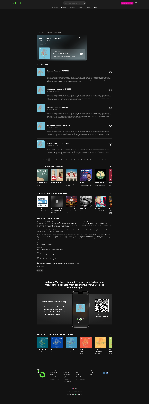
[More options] (84, 38)
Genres (88, 7)
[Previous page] (46, 160)
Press (51, 374)
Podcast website (40, 266)
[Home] (39, 32)
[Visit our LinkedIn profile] (104, 373)
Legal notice (66, 376)
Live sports (72, 7)
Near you (81, 7)
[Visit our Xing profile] (107, 373)
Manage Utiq (66, 379)
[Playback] (81, 54)
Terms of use (66, 372)
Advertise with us (54, 376)
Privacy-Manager (67, 381)
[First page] (43, 160)
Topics (95, 7)
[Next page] (103, 160)
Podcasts (63, 7)
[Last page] (106, 160)
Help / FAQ (78, 376)
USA (75, 388)
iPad (91, 374)
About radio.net (53, 372)
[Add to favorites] (80, 37)
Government (42, 44)
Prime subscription (81, 379)
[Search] (84, 3)
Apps (77, 374)
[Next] (110, 166)
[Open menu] (136, 3)
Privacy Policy (66, 374)
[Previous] (106, 166)
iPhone (91, 372)
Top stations (55, 7)
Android (91, 376)
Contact (78, 372)
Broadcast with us (54, 379)
